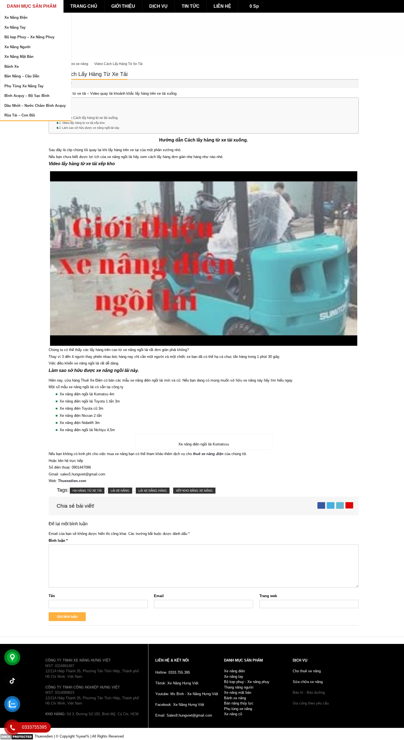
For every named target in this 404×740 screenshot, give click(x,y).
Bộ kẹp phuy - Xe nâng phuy (246, 682)
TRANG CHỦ (83, 6)
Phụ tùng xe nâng (238, 709)
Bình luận (58, 540)
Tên (52, 596)
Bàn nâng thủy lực (238, 703)
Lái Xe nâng (120, 490)
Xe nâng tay (233, 676)
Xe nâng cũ (233, 714)
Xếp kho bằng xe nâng (194, 490)
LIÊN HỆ (222, 6)
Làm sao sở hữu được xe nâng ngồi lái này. (91, 127)
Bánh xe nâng (235, 698)
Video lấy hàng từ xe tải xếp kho (83, 122)
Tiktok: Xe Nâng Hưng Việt (176, 683)
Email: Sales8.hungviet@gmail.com (183, 715)
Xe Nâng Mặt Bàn (19, 57)
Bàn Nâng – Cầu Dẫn (21, 76)
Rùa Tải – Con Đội (19, 115)
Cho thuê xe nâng (307, 671)
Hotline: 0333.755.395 (172, 672)
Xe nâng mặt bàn (237, 692)
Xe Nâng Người (17, 47)
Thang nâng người (238, 687)
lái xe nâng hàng (153, 490)
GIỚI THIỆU (123, 6)
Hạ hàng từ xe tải (87, 490)
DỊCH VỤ (158, 6)
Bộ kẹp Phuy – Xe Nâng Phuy (29, 37)
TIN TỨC (191, 6)
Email (159, 596)
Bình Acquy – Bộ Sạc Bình (26, 96)
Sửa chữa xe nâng (308, 682)
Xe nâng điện (234, 671)
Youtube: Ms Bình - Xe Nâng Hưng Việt (186, 694)
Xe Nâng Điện (15, 17)
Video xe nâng (77, 64)
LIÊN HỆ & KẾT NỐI (172, 660)
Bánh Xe (11, 66)
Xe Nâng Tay (15, 27)
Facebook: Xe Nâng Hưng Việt (179, 705)
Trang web (268, 596)
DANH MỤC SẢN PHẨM (31, 6)
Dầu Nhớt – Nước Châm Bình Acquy (35, 106)
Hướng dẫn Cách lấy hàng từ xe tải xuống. (86, 117)
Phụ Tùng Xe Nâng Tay (23, 86)
